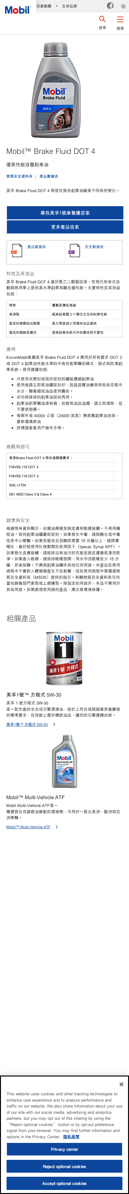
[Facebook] (110, 6)
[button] (120, 22)
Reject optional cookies (64, 1166)
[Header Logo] (18, 7)
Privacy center (64, 1149)
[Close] (121, 1084)
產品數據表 (48, 176)
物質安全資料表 (19, 176)
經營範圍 (43, 5)
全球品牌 (69, 5)
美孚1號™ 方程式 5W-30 (27, 724)
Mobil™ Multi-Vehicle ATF (28, 826)
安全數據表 (94, 246)
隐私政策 (71, 1136)
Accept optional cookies (64, 1183)
